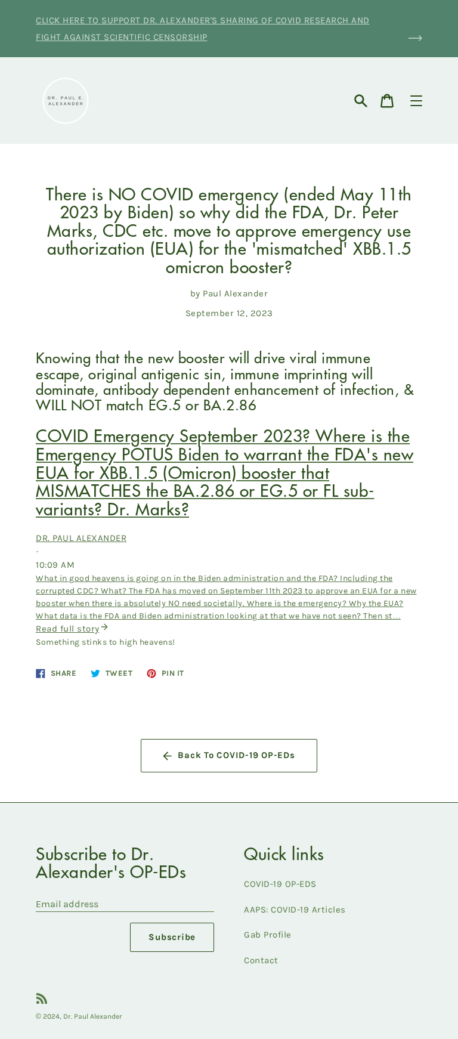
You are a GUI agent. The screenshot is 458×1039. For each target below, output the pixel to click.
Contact (261, 960)
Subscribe (172, 937)
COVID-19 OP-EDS (280, 884)
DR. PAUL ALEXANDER (81, 538)
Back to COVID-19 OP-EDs (236, 755)
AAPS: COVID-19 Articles (295, 909)
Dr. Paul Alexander (92, 1016)
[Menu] (416, 101)
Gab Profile (268, 934)
